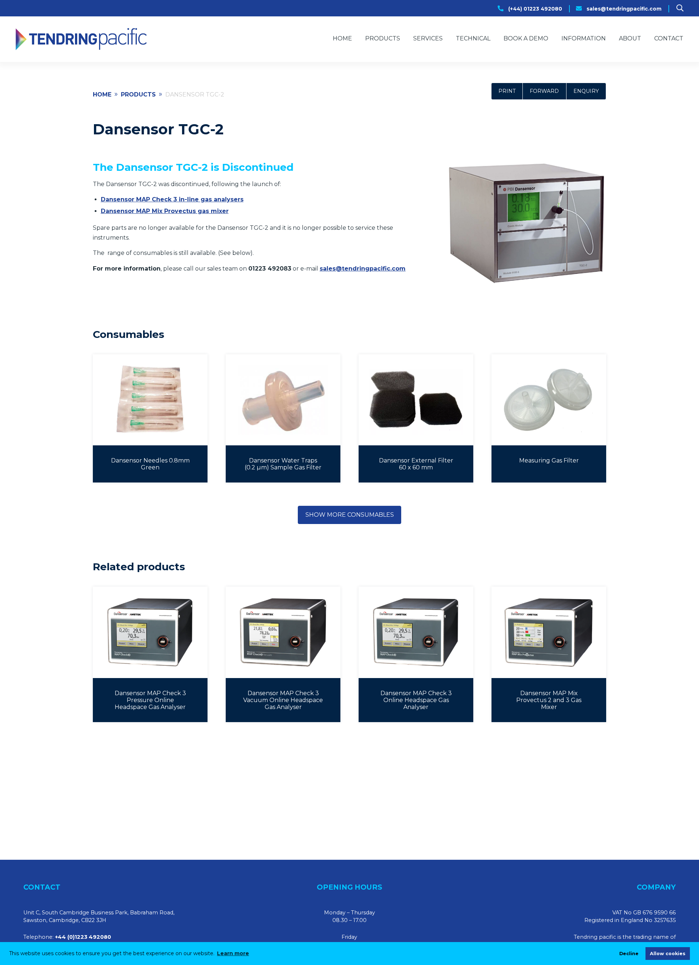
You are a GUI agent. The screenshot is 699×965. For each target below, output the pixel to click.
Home (342, 38)
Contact (668, 38)
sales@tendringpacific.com (624, 9)
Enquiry (586, 91)
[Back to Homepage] (81, 39)
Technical (473, 38)
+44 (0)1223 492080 (83, 937)
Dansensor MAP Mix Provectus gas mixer (165, 211)
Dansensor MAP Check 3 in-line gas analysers (172, 199)
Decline (629, 953)
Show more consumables (349, 514)
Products (382, 38)
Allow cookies (668, 953)
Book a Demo (525, 38)
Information (583, 38)
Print (507, 91)
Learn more (233, 953)
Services (428, 38)
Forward (544, 91)
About (630, 38)
